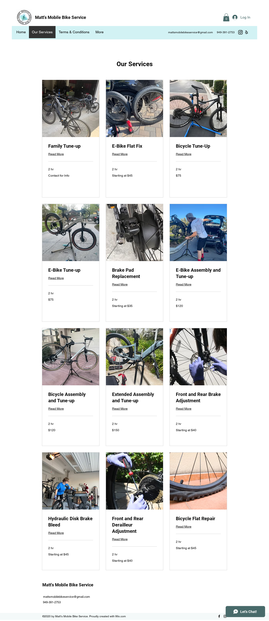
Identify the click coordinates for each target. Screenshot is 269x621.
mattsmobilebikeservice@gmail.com (190, 32)
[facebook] (219, 616)
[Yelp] (247, 32)
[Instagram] (240, 32)
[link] (70, 146)
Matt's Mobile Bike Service (60, 17)
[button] (226, 17)
